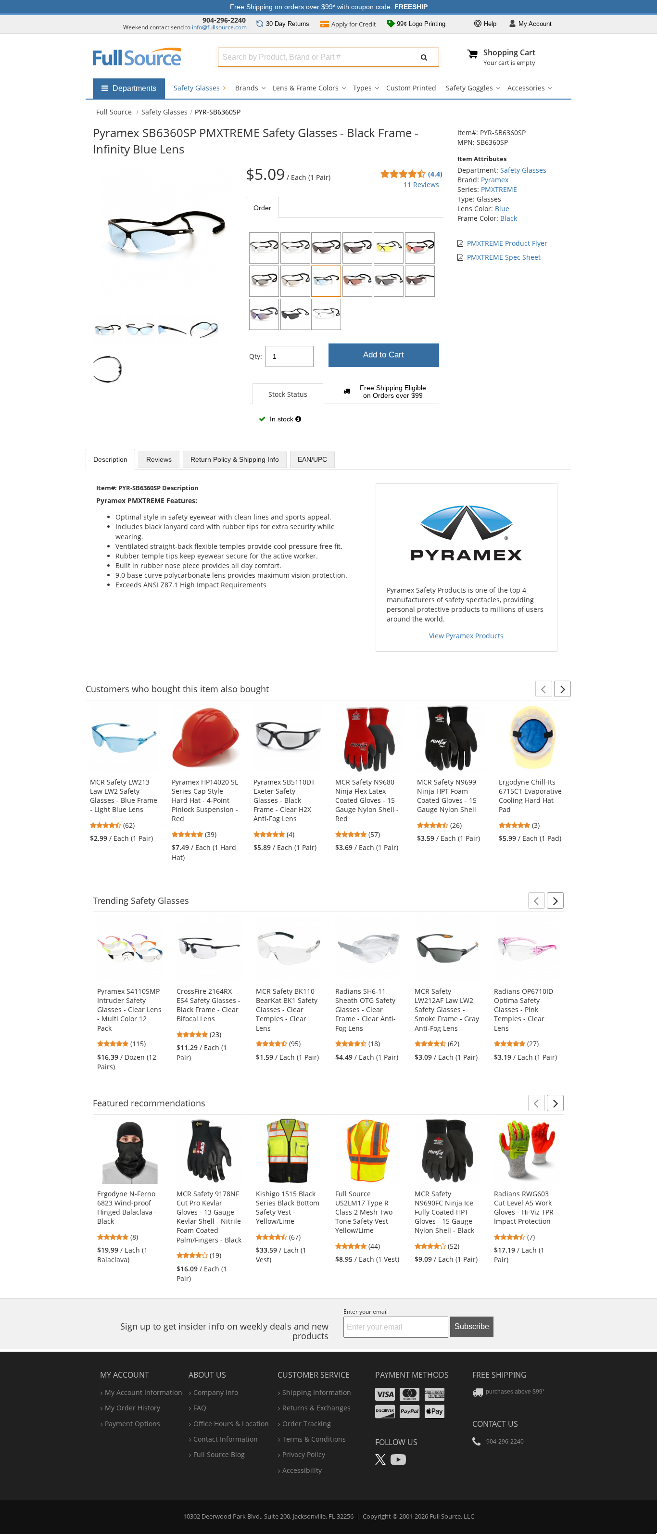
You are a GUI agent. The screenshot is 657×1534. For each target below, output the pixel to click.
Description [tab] (110, 459)
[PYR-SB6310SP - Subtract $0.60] (264, 248)
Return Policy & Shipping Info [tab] (234, 459)
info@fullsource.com (219, 27)
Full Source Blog (219, 1454)
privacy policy (303, 1454)
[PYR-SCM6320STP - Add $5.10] (389, 281)
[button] (543, 689)
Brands (246, 87)
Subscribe (472, 1326)
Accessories (526, 87)
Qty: (255, 356)
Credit (353, 24)
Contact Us (495, 1424)
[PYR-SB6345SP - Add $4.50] (420, 248)
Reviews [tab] (159, 459)
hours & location (231, 1423)
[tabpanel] (344, 331)
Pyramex (494, 179)
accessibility (302, 1470)
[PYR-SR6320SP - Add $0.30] (420, 281)
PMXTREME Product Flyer (507, 243)
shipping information (316, 1392)
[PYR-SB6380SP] (295, 281)
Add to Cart (383, 354)
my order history (132, 1407)
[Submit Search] (424, 57)
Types (362, 87)
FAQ (199, 1407)
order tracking (306, 1423)
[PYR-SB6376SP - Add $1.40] (295, 314)
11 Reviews (421, 184)
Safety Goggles (469, 87)
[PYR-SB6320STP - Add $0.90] (326, 248)
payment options (132, 1423)
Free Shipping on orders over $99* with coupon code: (329, 7)
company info (215, 1392)
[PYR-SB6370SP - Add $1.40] (264, 281)
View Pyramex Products (466, 635)
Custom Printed (411, 87)
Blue (502, 208)
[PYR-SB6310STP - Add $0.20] (295, 248)
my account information (143, 1392)
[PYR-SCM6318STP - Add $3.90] (357, 281)
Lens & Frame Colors (306, 87)
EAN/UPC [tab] (312, 459)
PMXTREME (499, 189)
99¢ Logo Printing (420, 23)
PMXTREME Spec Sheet (504, 257)
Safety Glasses (198, 87)
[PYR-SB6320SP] (357, 248)
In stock (281, 419)
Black (508, 218)
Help (489, 23)
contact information (225, 1439)
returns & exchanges (316, 1407)
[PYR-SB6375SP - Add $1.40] (264, 314)
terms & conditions (314, 1439)
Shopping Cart (509, 52)
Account (535, 23)
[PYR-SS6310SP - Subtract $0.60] (326, 314)
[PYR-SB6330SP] (389, 248)
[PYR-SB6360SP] (326, 281)
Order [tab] (262, 208)
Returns (287, 23)
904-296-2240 (224, 20)
